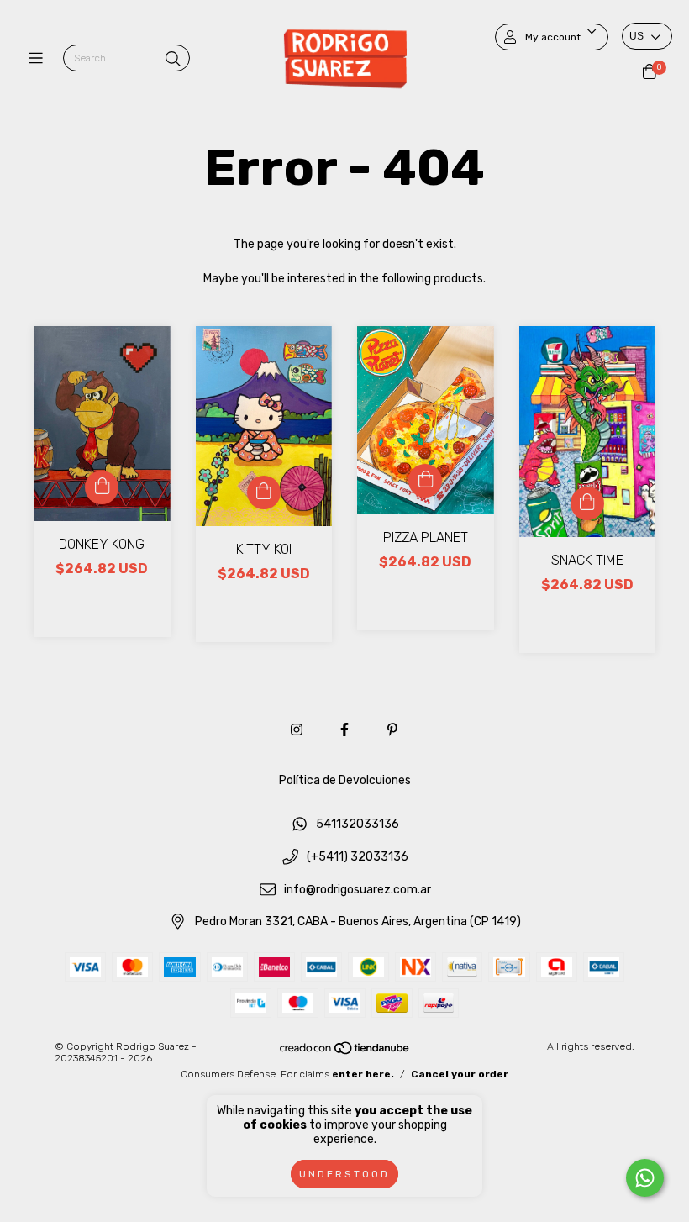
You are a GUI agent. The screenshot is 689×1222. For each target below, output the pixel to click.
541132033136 (357, 825)
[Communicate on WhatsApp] (645, 1178)
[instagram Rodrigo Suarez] (296, 730)
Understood (344, 1174)
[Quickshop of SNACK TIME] (587, 503)
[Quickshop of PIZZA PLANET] (425, 481)
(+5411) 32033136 (357, 858)
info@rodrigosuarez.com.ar (357, 889)
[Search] (173, 60)
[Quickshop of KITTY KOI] (264, 492)
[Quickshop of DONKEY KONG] (101, 487)
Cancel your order (459, 1074)
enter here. (363, 1074)
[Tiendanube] (345, 1052)
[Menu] (40, 59)
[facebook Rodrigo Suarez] (344, 730)
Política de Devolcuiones (345, 780)
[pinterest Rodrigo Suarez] (392, 730)
